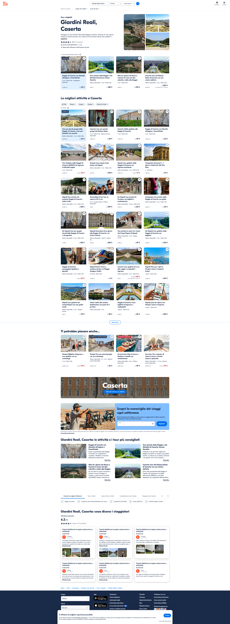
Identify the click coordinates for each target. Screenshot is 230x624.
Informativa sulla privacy (67, 433)
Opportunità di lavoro (145, 600)
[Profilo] (224, 2)
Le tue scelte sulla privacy (117, 606)
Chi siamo (142, 597)
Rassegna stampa (144, 606)
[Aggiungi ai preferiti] (84, 58)
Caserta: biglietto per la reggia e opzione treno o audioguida (77, 530)
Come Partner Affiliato (160, 603)
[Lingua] (217, 2)
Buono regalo (143, 608)
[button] (73, 73)
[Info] (80, 54)
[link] (73, 73)
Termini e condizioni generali (117, 608)
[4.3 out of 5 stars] (66, 523)
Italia (68, 588)
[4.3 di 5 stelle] (66, 42)
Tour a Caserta (101, 588)
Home (62, 588)
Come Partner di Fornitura (161, 597)
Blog (140, 603)
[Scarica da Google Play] (100, 598)
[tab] (73, 496)
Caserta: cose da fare (87, 588)
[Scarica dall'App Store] (100, 605)
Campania (75, 588)
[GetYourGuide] (5, 3)
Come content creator (160, 600)
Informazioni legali (115, 600)
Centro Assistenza (115, 597)
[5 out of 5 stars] (78, 534)
